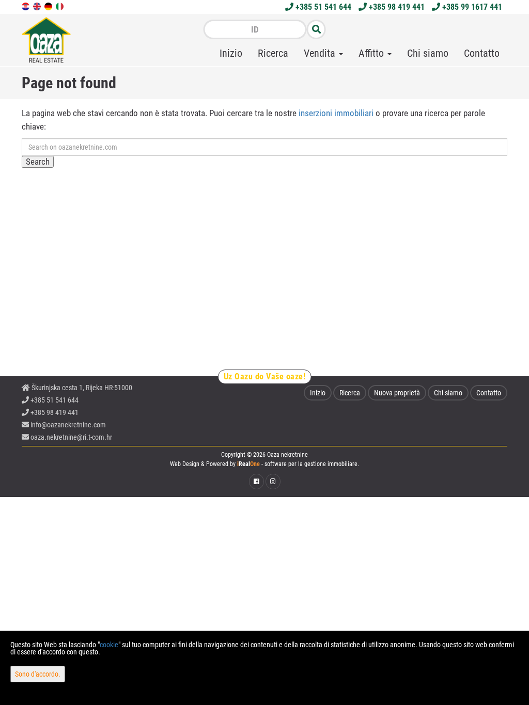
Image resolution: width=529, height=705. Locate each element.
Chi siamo (427, 53)
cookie (109, 644)
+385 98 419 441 (396, 7)
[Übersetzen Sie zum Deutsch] (49, 6)
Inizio (231, 53)
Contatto (482, 53)
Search (38, 161)
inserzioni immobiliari (336, 113)
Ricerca (273, 53)
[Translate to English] (37, 6)
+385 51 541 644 (322, 7)
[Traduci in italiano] (60, 6)
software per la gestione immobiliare (310, 464)
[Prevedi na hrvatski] (26, 6)
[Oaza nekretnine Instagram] (273, 481)
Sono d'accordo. (37, 674)
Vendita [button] (321, 53)
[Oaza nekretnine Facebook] (256, 481)
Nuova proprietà (397, 393)
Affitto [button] (372, 53)
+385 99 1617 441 (471, 7)
